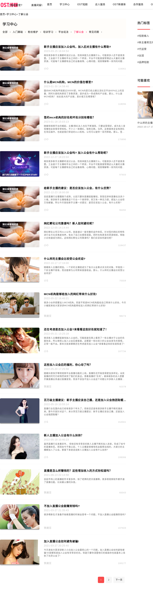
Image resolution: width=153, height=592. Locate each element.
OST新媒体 (119, 4)
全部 (5, 32)
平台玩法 (63, 32)
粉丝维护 (33, 32)
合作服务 (138, 4)
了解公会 (23, 14)
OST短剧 (82, 4)
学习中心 (65, 4)
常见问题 (94, 32)
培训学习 (48, 32)
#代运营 (142, 49)
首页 (49, 4)
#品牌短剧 (143, 62)
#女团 (140, 55)
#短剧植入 (143, 36)
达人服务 (100, 4)
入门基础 (18, 32)
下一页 (119, 580)
